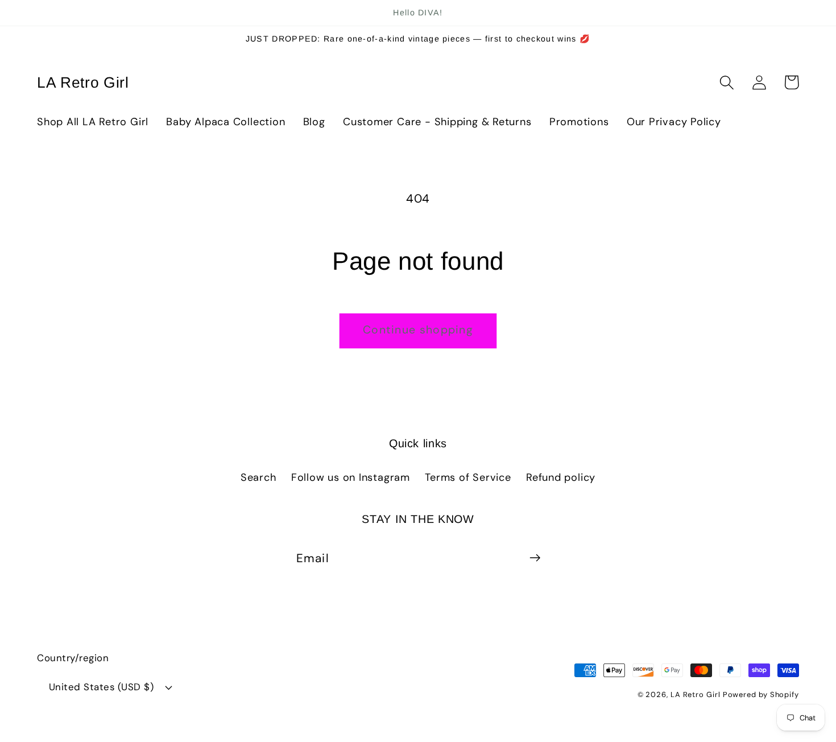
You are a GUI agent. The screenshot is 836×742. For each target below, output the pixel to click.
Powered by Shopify (761, 694)
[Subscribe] (535, 558)
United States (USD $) (101, 687)
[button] (726, 82)
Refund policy (560, 477)
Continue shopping (418, 330)
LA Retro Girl (697, 694)
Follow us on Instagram (350, 477)
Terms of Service (468, 477)
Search (258, 477)
